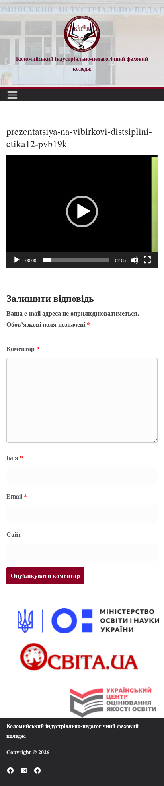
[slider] (76, 260)
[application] (82, 211)
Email (16, 496)
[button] (82, 211)
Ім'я (14, 457)
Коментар (22, 348)
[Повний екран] (147, 260)
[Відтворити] (17, 260)
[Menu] (12, 95)
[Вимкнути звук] (135, 260)
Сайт (13, 534)
